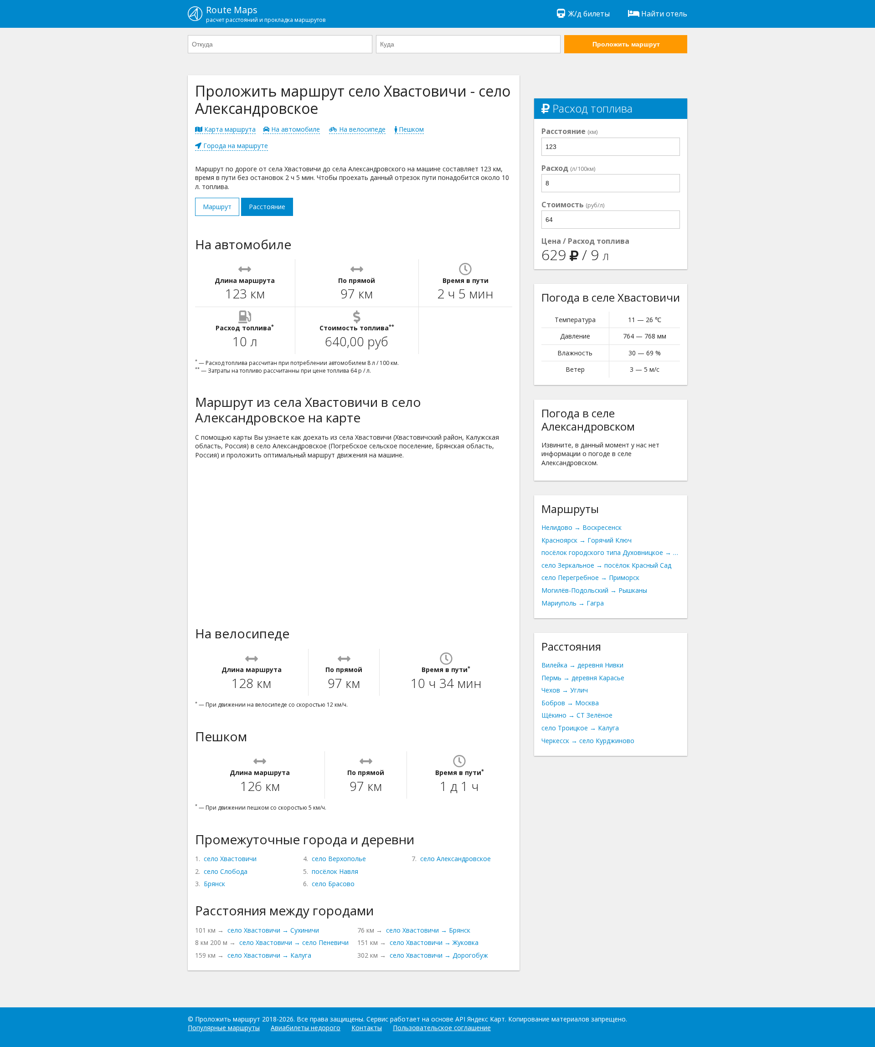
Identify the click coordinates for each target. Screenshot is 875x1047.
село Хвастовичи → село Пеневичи (294, 942)
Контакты (366, 1027)
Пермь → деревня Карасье (582, 677)
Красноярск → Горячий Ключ (586, 540)
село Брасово (333, 883)
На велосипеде (361, 129)
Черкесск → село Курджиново (587, 740)
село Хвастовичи (230, 858)
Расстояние (267, 206)
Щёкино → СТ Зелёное (576, 715)
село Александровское (455, 858)
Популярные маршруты (224, 1027)
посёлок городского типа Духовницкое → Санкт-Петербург (610, 552)
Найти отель (664, 14)
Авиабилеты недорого (305, 1027)
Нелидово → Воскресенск (581, 527)
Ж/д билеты (589, 14)
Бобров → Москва (570, 702)
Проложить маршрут (626, 44)
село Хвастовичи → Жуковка (434, 942)
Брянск (214, 883)
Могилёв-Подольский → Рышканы (594, 590)
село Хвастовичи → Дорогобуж (439, 955)
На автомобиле (294, 129)
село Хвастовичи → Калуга (269, 955)
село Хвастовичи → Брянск (428, 930)
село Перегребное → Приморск (590, 577)
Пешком (410, 129)
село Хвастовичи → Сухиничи (273, 930)
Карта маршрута (229, 129)
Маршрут (217, 206)
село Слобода (225, 871)
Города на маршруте (234, 145)
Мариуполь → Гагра (572, 603)
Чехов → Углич (564, 690)
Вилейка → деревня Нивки (582, 665)
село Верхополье (339, 858)
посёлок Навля (335, 871)
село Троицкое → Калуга (580, 728)
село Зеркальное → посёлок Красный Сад (606, 565)
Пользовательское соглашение (442, 1027)
